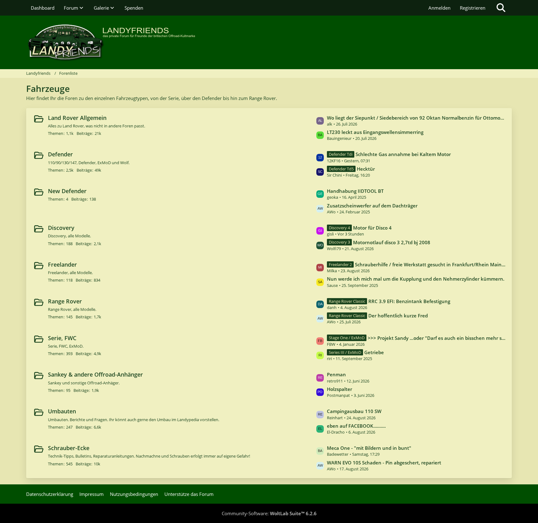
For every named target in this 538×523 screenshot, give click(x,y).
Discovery (61, 227)
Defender (60, 154)
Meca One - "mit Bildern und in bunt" (369, 448)
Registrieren (472, 8)
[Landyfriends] (269, 42)
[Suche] (501, 8)
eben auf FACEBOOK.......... (356, 426)
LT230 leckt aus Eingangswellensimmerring (375, 132)
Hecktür (366, 169)
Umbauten (62, 411)
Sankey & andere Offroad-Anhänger (95, 374)
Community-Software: (269, 513)
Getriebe (374, 352)
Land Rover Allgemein (77, 117)
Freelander (62, 264)
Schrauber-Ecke (68, 448)
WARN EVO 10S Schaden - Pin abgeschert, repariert (384, 462)
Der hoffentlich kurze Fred (398, 315)
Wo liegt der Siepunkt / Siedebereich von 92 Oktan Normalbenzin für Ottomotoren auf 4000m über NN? (416, 118)
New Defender (67, 191)
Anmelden (439, 8)
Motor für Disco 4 (372, 228)
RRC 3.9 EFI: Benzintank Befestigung (409, 301)
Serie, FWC (62, 338)
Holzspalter (339, 389)
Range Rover (65, 301)
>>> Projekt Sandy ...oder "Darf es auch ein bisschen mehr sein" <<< (437, 338)
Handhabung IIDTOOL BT (355, 191)
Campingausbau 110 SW (354, 411)
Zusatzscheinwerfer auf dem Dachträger (372, 205)
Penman (336, 374)
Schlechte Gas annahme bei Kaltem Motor (403, 154)
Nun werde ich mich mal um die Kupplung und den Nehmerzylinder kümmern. (415, 279)
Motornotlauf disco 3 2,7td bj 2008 (391, 242)
